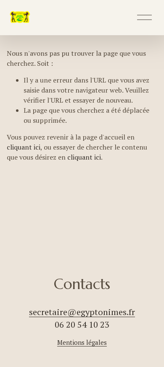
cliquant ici (23, 147)
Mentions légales (82, 342)
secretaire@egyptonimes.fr (82, 312)
